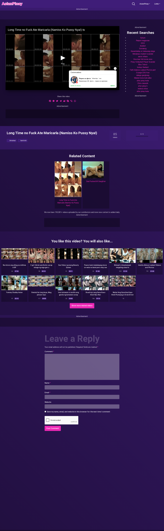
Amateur (12, 140)
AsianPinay (144, 4)
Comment (49, 351)
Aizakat (143, 46)
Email (47, 392)
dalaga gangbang (142, 75)
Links (156, 4)
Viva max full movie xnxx (142, 59)
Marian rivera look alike (143, 78)
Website (48, 402)
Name (48, 383)
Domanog (142, 48)
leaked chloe (143, 89)
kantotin (23, 140)
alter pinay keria (143, 81)
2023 (143, 43)
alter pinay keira (143, 91)
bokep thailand (142, 67)
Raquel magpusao (143, 40)
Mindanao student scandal (143, 54)
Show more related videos (82, 306)
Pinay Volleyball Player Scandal (143, 62)
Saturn (142, 38)
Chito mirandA (142, 83)
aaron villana (142, 56)
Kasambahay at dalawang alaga (143, 51)
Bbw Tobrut (142, 65)
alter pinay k (142, 86)
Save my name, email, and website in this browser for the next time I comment (78, 412)
